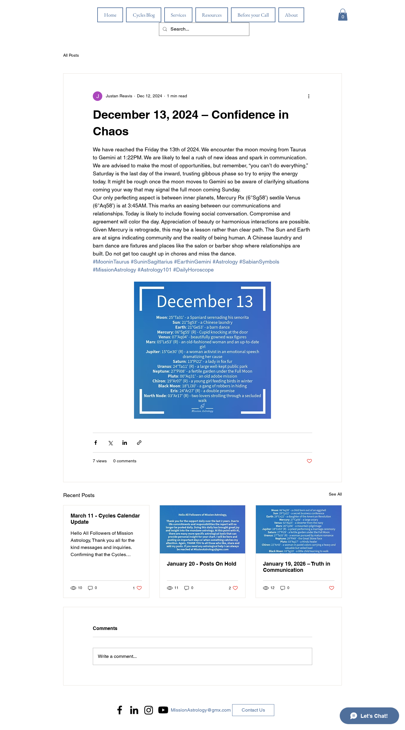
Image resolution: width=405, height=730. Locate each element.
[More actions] (308, 96)
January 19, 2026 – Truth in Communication (296, 567)
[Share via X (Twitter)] (110, 442)
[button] (343, 15)
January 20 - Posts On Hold (201, 564)
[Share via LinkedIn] (124, 442)
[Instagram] (148, 710)
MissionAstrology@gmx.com (201, 710)
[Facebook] (119, 710)
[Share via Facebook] (95, 442)
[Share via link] (139, 442)
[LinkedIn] (134, 710)
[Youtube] (163, 710)
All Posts (71, 55)
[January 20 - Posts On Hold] (202, 529)
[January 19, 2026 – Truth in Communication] (299, 529)
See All (335, 494)
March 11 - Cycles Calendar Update (105, 518)
